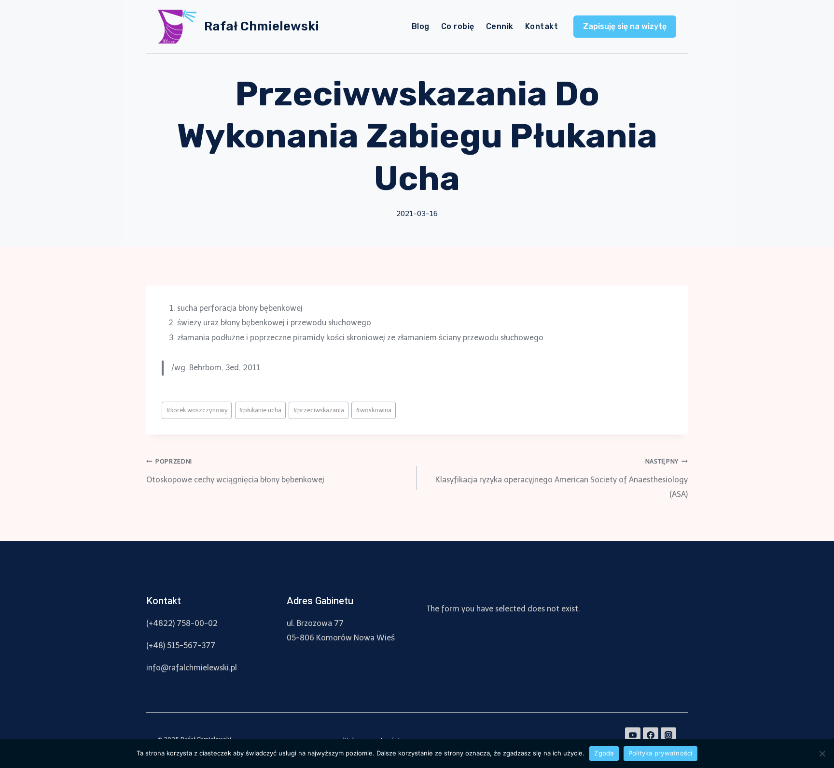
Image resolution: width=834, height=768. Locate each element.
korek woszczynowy (197, 410)
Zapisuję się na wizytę (625, 26)
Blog (421, 26)
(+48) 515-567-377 (180, 645)
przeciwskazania (318, 410)
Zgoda (603, 753)
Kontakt (541, 26)
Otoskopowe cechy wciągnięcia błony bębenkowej (235, 471)
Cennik (500, 26)
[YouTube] (632, 735)
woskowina (373, 410)
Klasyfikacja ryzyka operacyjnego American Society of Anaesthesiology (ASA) (561, 478)
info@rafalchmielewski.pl (191, 667)
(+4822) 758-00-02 (182, 623)
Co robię (457, 26)
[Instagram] (668, 735)
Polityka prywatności (660, 753)
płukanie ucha (260, 410)
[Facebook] (650, 735)
